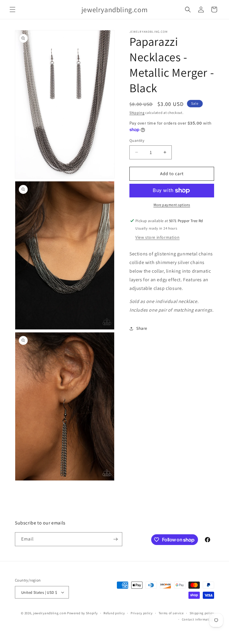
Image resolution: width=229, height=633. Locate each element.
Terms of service (171, 613)
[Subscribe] (115, 539)
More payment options (172, 204)
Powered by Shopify (82, 613)
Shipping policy (202, 613)
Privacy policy (142, 613)
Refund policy (114, 613)
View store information (157, 237)
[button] (12, 9)
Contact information (198, 619)
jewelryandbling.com (49, 613)
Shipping (137, 112)
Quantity (136, 140)
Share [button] (141, 328)
